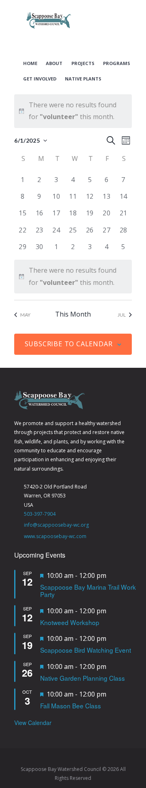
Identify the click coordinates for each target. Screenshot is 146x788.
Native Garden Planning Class (82, 677)
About (54, 63)
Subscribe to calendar (69, 343)
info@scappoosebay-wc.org (56, 524)
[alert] (73, 111)
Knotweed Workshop (69, 622)
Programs (116, 63)
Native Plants (83, 79)
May (25, 315)
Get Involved (39, 79)
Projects (82, 63)
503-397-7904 (40, 513)
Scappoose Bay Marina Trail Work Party (88, 590)
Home (30, 63)
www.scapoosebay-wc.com (55, 536)
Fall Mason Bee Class (70, 705)
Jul (122, 315)
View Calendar (33, 723)
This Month (73, 314)
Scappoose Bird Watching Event (85, 649)
